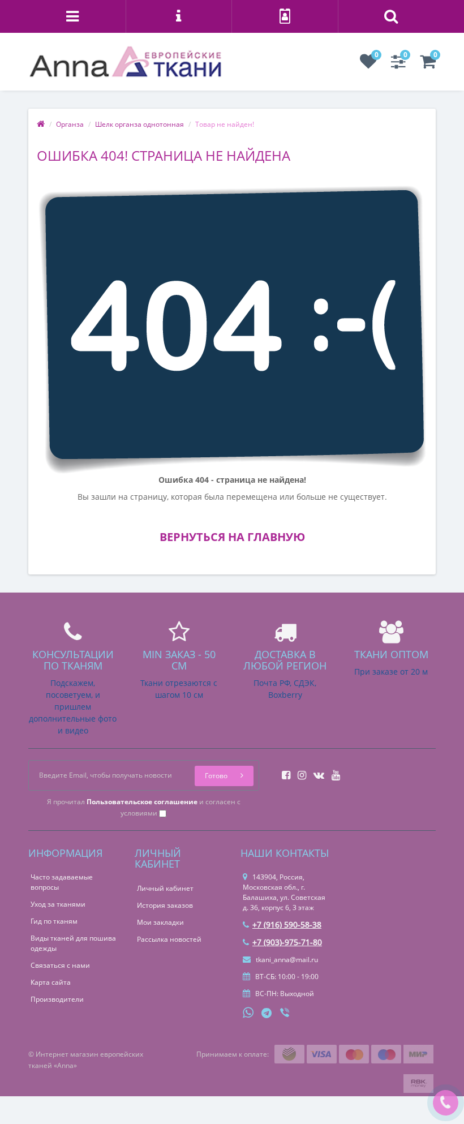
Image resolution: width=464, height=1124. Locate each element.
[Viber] (285, 1013)
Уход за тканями (58, 904)
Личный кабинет (165, 888)
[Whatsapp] (248, 1011)
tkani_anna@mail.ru (286, 959)
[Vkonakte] (316, 771)
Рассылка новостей (169, 939)
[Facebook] (283, 771)
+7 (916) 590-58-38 (286, 924)
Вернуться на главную (232, 536)
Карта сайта (51, 982)
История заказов (165, 905)
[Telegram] (267, 1013)
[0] (368, 65)
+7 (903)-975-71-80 (287, 942)
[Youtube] (333, 771)
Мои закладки (160, 922)
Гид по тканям (54, 921)
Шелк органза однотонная (139, 124)
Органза (70, 124)
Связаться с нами (60, 965)
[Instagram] (299, 771)
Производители (57, 999)
